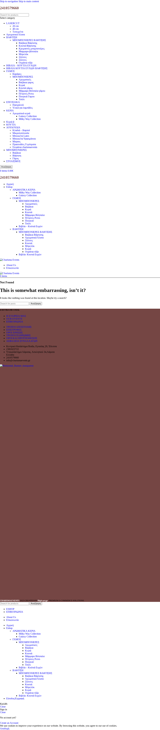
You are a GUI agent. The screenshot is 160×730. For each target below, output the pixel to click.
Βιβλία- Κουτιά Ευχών (30, 254)
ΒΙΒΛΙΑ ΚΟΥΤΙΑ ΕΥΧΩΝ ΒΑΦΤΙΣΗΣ (27, 68)
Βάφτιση (16, 155)
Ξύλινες (23, 57)
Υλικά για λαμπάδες (22, 107)
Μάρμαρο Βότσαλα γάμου (32, 90)
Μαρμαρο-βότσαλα (28, 51)
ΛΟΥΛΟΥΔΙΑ (13, 127)
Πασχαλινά (18, 105)
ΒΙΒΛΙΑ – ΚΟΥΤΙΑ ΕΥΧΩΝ (21, 65)
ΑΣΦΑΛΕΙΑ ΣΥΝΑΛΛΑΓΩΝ (22, 341)
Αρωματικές (25, 79)
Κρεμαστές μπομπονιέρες (32, 48)
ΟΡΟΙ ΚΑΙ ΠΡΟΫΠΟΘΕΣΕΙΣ (21, 338)
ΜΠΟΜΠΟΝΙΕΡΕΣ (22, 76)
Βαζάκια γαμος (26, 82)
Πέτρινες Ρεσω (26, 93)
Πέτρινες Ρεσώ (32, 218)
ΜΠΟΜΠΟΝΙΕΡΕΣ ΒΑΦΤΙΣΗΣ (29, 40)
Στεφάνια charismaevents (24, 147)
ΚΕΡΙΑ (10, 110)
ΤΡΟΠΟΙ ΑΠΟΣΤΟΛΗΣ (19, 327)
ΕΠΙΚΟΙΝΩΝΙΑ (14, 321)
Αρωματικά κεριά (21, 113)
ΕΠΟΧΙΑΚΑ (13, 102)
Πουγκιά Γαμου (27, 96)
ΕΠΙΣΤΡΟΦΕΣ (14, 329)
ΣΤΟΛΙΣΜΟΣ (13, 161)
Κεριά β (10, 121)
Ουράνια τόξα (25, 62)
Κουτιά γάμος (25, 88)
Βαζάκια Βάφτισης (28, 43)
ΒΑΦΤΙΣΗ (11, 37)
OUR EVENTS (14, 318)
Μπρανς (16, 141)
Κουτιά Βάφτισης (27, 45)
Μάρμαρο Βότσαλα (35, 215)
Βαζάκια (16, 152)
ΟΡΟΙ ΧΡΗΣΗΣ (14, 332)
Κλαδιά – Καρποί (21, 130)
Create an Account (9, 723)
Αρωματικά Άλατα (15, 34)
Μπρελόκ (23, 54)
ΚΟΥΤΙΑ (11, 124)
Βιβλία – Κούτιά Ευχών (30, 226)
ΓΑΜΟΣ (10, 71)
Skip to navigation (9, 1)
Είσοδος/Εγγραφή (15, 698)
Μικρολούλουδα (20, 133)
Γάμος (15, 158)
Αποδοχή (4, 728)
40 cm (15, 29)
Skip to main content (29, 1)
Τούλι (22, 99)
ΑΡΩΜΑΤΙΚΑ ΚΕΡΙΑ (23, 189)
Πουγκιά (29, 220)
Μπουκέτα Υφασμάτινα (24, 138)
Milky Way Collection (30, 119)
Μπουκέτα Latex (20, 136)
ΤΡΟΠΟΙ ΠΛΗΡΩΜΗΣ (18, 335)
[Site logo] (9, 259)
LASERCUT (13, 23)
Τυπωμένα (17, 31)
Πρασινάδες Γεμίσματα (24, 144)
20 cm (15, 26)
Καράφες (16, 74)
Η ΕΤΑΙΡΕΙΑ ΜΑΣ (16, 316)
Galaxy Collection (28, 116)
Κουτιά (28, 212)
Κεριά (22, 85)
